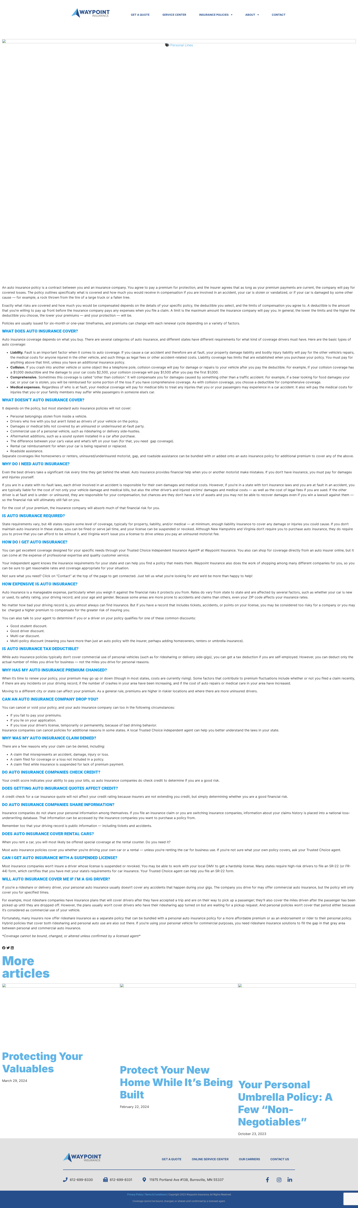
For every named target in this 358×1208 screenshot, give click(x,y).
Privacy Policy (135, 1194)
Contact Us (279, 1159)
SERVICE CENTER (174, 14)
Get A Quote (171, 1159)
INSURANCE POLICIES (214, 14)
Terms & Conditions (156, 1194)
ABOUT (250, 14)
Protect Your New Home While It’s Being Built (176, 1082)
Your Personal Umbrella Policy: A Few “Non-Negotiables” (285, 1103)
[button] (3, 947)
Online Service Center (210, 1159)
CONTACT (278, 14)
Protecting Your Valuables (42, 1062)
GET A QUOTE (140, 14)
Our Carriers (249, 1159)
